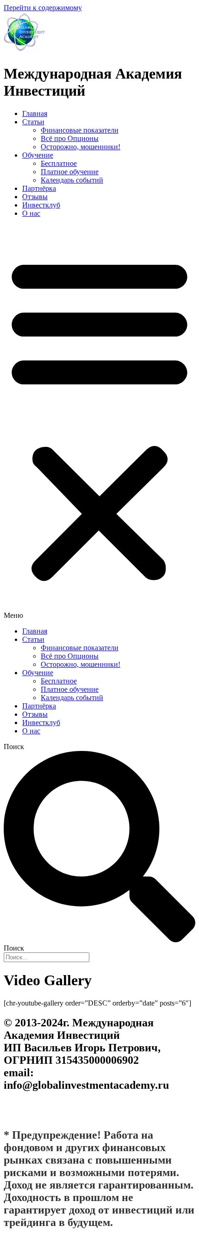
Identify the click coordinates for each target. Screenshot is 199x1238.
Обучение (37, 155)
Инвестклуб (41, 205)
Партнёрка (39, 188)
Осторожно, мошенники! (80, 147)
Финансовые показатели (79, 130)
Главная (34, 113)
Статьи (33, 122)
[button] (99, 422)
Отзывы (35, 197)
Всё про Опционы (70, 138)
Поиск (14, 746)
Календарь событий (72, 180)
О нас (31, 213)
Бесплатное (59, 163)
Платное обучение (70, 172)
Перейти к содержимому (43, 8)
